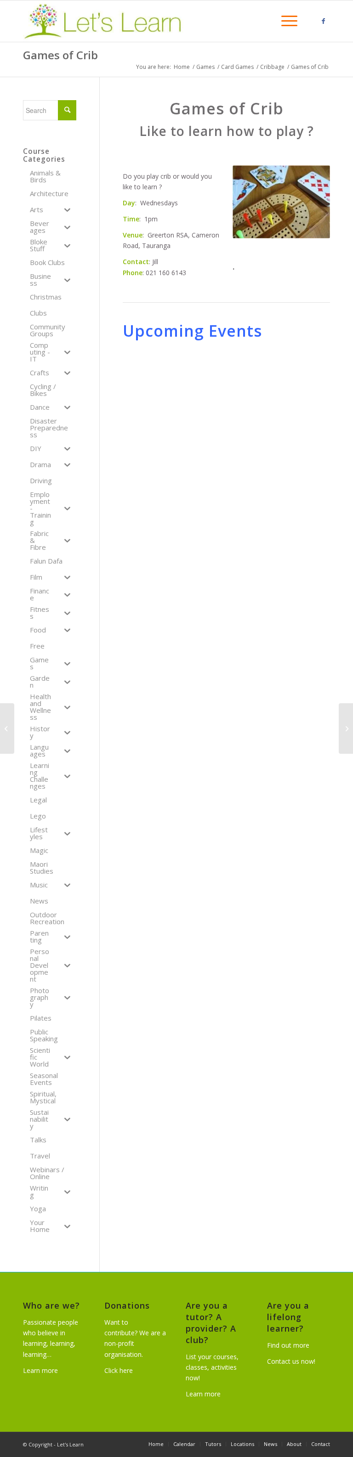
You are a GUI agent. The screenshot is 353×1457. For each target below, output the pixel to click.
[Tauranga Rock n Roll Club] (7, 728)
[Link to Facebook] (323, 21)
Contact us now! (291, 1361)
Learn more (40, 1370)
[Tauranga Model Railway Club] (346, 728)
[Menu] (284, 21)
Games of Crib (60, 54)
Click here (118, 1370)
